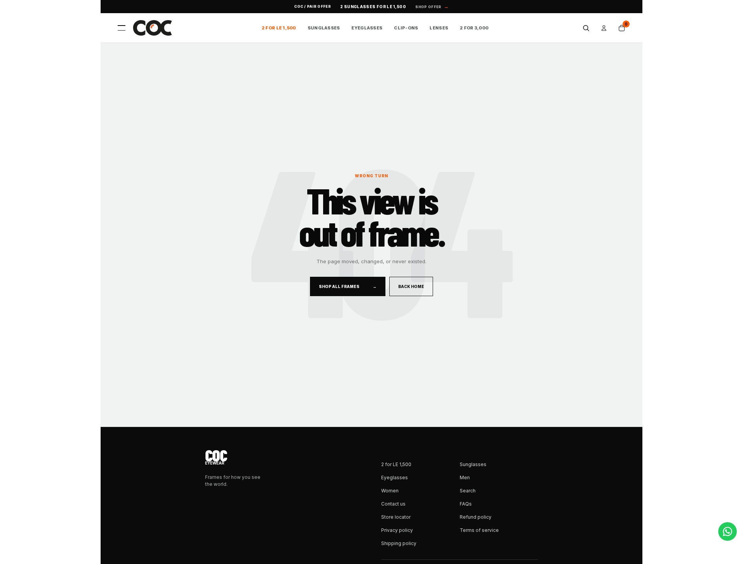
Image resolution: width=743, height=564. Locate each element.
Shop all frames (348, 286)
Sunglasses (324, 28)
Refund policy (475, 517)
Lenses (439, 28)
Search (468, 491)
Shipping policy (398, 543)
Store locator (396, 517)
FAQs (466, 504)
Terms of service (479, 530)
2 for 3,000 (474, 28)
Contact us (393, 504)
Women (390, 491)
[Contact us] (727, 531)
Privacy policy (397, 530)
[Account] (603, 27)
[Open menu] (121, 27)
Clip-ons (406, 28)
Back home (411, 286)
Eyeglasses (366, 28)
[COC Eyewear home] (152, 27)
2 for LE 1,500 (279, 28)
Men (465, 477)
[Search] (585, 27)
